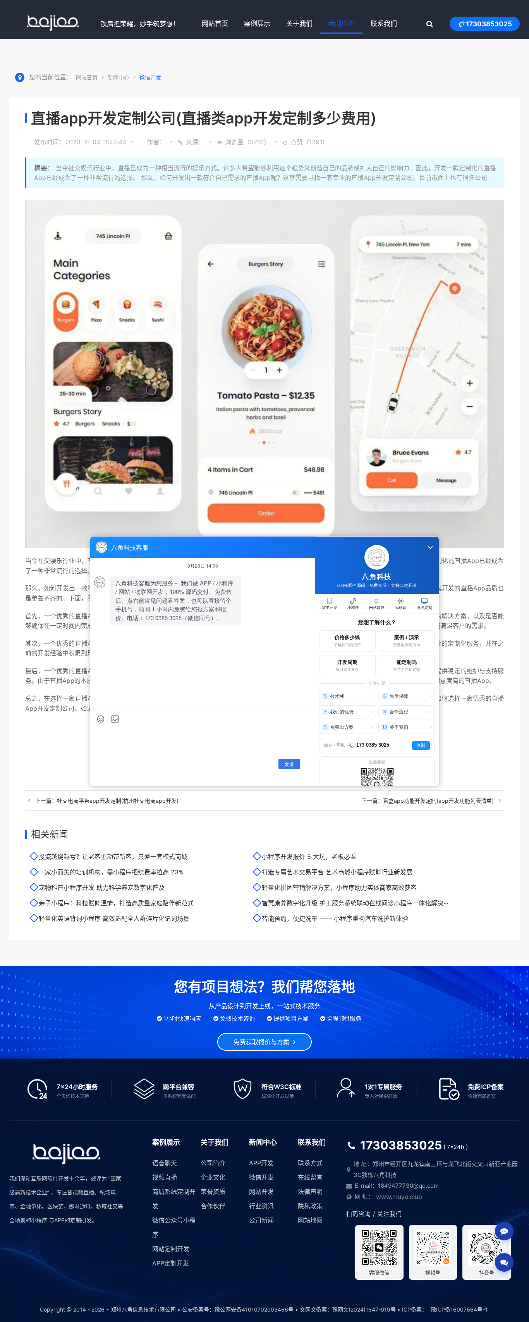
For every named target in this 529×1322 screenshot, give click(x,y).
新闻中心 (341, 23)
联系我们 (384, 23)
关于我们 (299, 23)
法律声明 (310, 1191)
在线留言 (310, 1177)
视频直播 (164, 1177)
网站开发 (261, 1191)
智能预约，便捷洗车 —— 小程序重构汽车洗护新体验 (335, 918)
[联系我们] (504, 1262)
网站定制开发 (170, 1249)
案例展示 (257, 23)
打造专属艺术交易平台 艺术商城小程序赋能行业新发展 (337, 872)
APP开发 (261, 1163)
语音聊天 (164, 1163)
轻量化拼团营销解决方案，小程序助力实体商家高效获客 (339, 887)
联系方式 (310, 1163)
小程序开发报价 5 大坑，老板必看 (309, 856)
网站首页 (215, 23)
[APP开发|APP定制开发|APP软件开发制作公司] (52, 24)
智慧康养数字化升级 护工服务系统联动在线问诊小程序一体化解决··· (355, 903)
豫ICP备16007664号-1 (459, 1309)
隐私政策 (310, 1206)
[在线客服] (504, 1231)
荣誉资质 (213, 1191)
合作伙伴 (213, 1206)
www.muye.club (399, 1197)
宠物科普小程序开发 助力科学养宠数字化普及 (102, 887)
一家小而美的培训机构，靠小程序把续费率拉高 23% (111, 872)
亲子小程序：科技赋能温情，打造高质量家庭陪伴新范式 (116, 903)
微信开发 (150, 77)
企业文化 (213, 1177)
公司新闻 (261, 1220)
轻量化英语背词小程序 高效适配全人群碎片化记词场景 (114, 918)
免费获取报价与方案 (263, 1042)
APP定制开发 (170, 1263)
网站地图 (310, 1220)
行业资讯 (261, 1206)
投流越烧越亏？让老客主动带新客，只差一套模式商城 (113, 856)
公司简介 (213, 1163)
